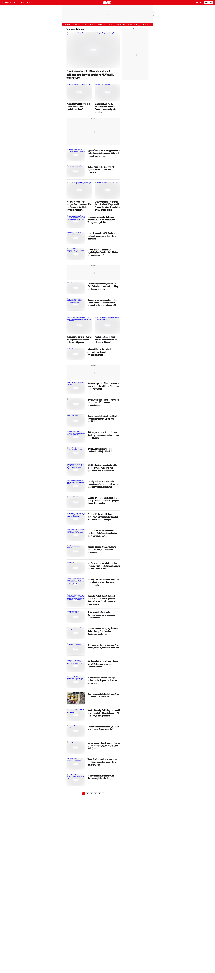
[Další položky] (150, 24)
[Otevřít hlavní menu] (2, 2)
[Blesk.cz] (107, 2)
